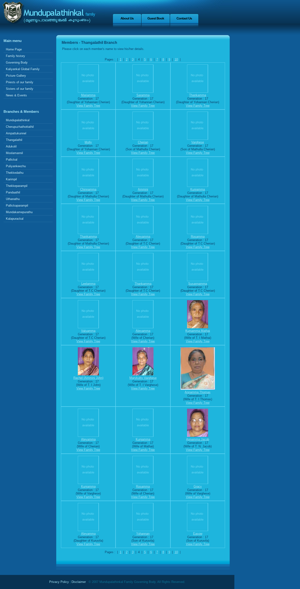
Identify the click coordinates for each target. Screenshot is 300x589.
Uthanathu (13, 199)
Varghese (197, 142)
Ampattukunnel (16, 133)
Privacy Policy (59, 582)
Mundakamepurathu (19, 212)
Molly (88, 142)
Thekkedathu (14, 172)
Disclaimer (78, 582)
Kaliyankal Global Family (23, 69)
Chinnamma (88, 189)
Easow (197, 533)
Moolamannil (14, 153)
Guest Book (155, 18)
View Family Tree (88, 105)
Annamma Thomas (197, 392)
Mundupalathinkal (18, 120)
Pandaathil (13, 192)
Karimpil (11, 179)
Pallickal (11, 159)
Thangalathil (14, 140)
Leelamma (88, 283)
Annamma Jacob (197, 439)
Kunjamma (197, 189)
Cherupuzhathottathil (20, 126)
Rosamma (198, 236)
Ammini (143, 189)
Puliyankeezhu (16, 166)
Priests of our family (19, 82)
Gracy (198, 486)
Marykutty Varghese (143, 378)
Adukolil (11, 146)
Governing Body (17, 62)
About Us (127, 18)
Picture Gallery (16, 75)
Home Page (14, 49)
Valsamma (88, 330)
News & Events (16, 95)
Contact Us (184, 18)
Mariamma (88, 95)
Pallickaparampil (17, 205)
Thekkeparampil (16, 186)
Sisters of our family (19, 89)
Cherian (143, 142)
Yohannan (143, 533)
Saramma (143, 95)
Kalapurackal (14, 218)
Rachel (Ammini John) (88, 378)
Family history (15, 56)
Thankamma (197, 95)
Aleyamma (143, 236)
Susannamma (197, 283)
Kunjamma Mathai (197, 330)
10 (176, 59)
